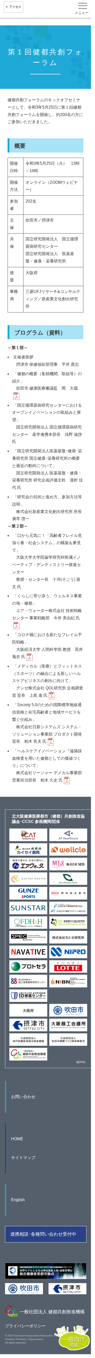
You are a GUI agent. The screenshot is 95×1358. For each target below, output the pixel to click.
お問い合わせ (23, 1097)
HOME (17, 1139)
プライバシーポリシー (25, 1326)
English (18, 1200)
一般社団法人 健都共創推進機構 (52, 1311)
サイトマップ (23, 1157)
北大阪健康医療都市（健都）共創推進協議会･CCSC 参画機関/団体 (48, 819)
